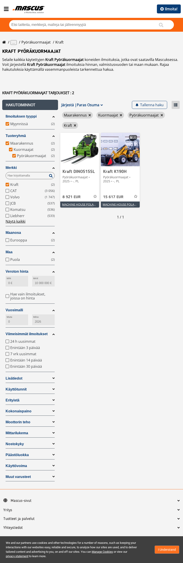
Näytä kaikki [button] (15, 221)
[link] (79, 149)
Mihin (36, 317)
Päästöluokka (17, 455)
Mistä (9, 317)
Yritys (7, 510)
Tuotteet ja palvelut (19, 519)
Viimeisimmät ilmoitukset (27, 334)
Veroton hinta (17, 271)
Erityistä (12, 400)
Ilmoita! (171, 8)
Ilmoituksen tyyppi (21, 116)
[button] (30, 105)
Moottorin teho (18, 422)
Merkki (11, 168)
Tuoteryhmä (16, 136)
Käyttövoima (16, 466)
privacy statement (17, 556)
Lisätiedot (14, 378)
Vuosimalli (14, 310)
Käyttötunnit (16, 389)
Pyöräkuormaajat (36, 42)
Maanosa (13, 233)
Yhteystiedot (13, 528)
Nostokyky (15, 444)
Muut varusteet (18, 477)
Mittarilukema (17, 433)
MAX (35, 278)
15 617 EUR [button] (113, 197)
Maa (9, 252)
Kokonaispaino (18, 411)
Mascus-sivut (21, 501)
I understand (167, 549)
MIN (9, 278)
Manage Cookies (102, 551)
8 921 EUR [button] (71, 197)
